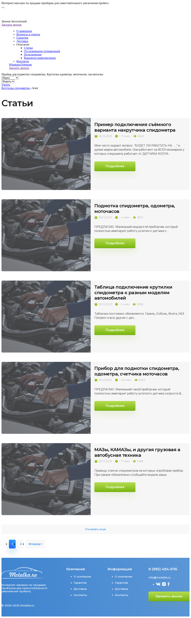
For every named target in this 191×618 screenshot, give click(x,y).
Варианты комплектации (40, 57)
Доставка (22, 41)
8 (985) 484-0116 (162, 569)
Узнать (5, 84)
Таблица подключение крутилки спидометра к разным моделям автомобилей (133, 292)
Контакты (22, 61)
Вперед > (35, 544)
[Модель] (8, 81)
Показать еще (95, 529)
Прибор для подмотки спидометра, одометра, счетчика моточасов (136, 371)
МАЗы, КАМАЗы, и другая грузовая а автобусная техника (137, 452)
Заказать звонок (11, 24)
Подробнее (114, 166)
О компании (24, 31)
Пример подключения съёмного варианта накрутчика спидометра (135, 127)
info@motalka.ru (159, 577)
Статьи (28, 47)
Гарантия (22, 37)
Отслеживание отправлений (42, 51)
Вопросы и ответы (28, 34)
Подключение (33, 54)
